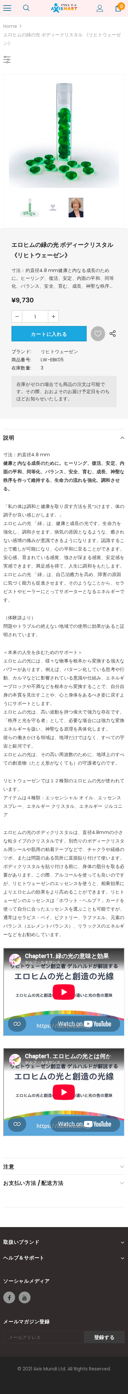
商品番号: (21, 359)
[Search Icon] (26, 8)
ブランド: (21, 351)
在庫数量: (21, 368)
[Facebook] (9, 1297)
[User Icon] (99, 8)
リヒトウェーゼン (59, 351)
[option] (64, 133)
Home (10, 26)
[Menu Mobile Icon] (7, 8)
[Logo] (64, 8)
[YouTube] (25, 1297)
